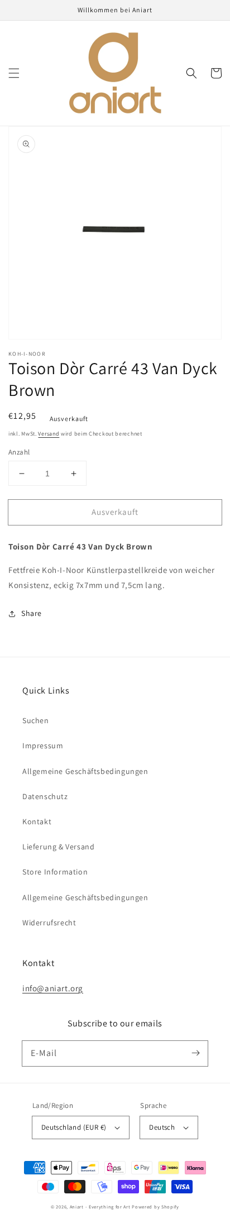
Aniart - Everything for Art (100, 1206)
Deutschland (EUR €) (74, 1127)
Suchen (35, 720)
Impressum (42, 745)
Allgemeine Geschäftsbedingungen (85, 771)
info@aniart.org (52, 988)
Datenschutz (45, 796)
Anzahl (19, 452)
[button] (14, 73)
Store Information (55, 872)
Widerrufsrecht (49, 923)
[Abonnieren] (195, 1053)
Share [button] (31, 613)
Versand (48, 433)
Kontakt (36, 821)
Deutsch (162, 1127)
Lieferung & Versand (58, 847)
